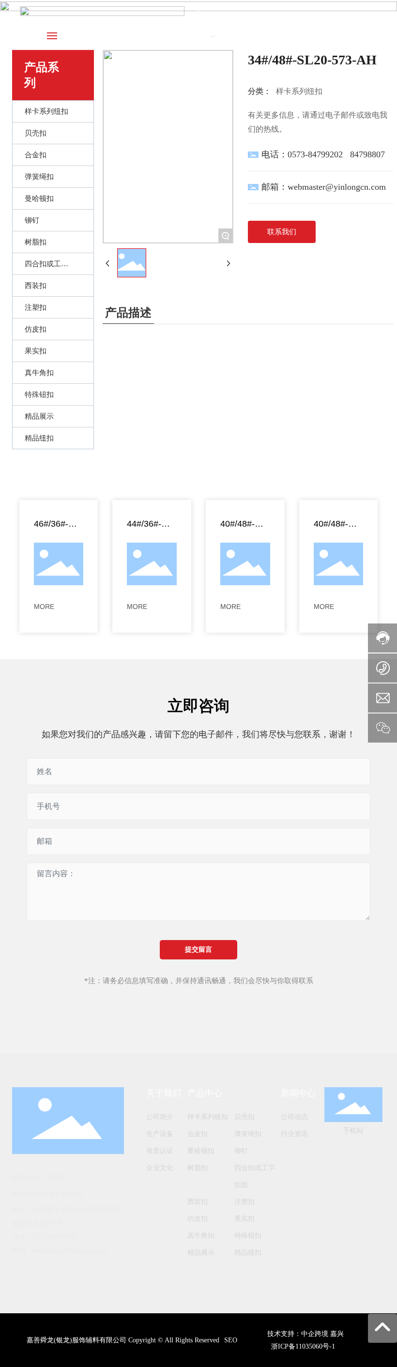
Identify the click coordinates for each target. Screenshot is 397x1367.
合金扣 (197, 1134)
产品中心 (204, 1093)
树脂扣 (197, 1167)
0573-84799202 (315, 154)
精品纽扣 (247, 1252)
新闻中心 (298, 1093)
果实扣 (244, 1218)
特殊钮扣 (247, 1235)
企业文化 (159, 1167)
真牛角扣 (200, 1235)
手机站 (353, 1130)
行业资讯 (294, 1134)
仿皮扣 (197, 1218)
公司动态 (294, 1117)
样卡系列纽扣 (207, 1117)
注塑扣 (244, 1201)
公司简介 (159, 1117)
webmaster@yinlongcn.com (337, 187)
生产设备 (159, 1134)
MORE (44, 606)
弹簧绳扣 (247, 1134)
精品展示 (200, 1252)
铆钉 (241, 1150)
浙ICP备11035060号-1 (303, 1346)
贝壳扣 (244, 1117)
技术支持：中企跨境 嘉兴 (305, 1333)
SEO (230, 1340)
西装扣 (197, 1201)
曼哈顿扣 (200, 1150)
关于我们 (163, 1093)
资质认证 (159, 1150)
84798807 (367, 154)
